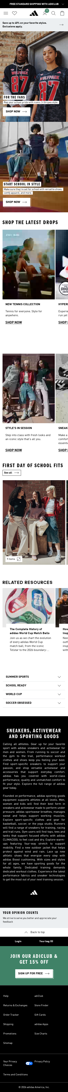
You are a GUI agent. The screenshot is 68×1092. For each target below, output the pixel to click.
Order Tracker (11, 1015)
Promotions (9, 1033)
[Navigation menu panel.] (5, 13)
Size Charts (40, 1033)
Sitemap (8, 1043)
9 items (11, 559)
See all (8, 473)
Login (18, 941)
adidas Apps (41, 1024)
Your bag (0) (46, 941)
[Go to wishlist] (14, 13)
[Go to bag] (62, 13)
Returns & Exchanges (15, 1005)
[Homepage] (34, 14)
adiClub (38, 996)
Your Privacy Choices (10, 1063)
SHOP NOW (13, 322)
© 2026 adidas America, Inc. (34, 1087)
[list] (34, 279)
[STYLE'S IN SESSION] (29, 405)
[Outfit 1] (34, 522)
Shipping (8, 1024)
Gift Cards (40, 1015)
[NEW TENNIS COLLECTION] (29, 279)
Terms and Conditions (15, 1074)
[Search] (53, 13)
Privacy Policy (42, 1061)
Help (6, 996)
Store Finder (41, 1005)
